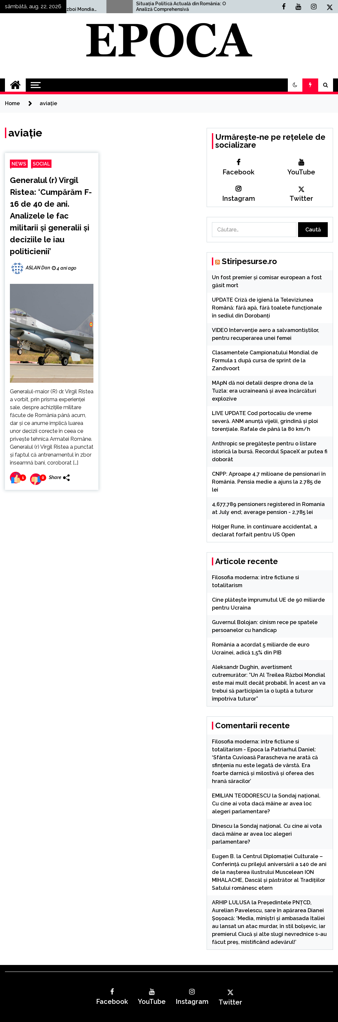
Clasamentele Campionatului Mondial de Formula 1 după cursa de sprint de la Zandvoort (265, 360)
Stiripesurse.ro (249, 261)
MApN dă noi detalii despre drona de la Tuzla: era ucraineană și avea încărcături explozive (264, 391)
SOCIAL (41, 163)
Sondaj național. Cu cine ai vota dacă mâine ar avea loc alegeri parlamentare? (266, 804)
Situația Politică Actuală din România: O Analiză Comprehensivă (157, 6)
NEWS (19, 163)
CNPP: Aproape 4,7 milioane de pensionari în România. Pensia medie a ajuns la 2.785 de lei (269, 482)
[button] (295, 85)
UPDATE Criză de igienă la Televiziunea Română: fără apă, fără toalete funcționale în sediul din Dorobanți (267, 308)
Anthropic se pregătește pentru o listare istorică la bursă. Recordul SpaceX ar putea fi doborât (269, 451)
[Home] (15, 85)
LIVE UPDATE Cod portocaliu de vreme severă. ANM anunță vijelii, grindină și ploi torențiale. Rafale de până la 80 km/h (265, 421)
